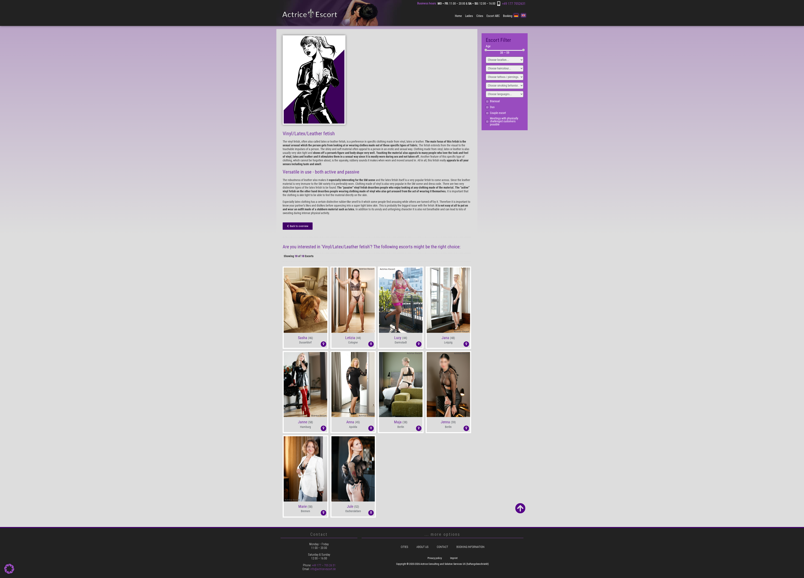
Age (488, 46)
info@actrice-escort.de (323, 569)
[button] (305, 327)
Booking (507, 16)
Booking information (470, 547)
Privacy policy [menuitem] (435, 558)
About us (422, 547)
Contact (442, 547)
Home (458, 16)
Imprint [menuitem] (453, 558)
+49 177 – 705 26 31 (324, 565)
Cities (479, 16)
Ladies (469, 16)
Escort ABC (493, 16)
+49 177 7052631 (514, 4)
